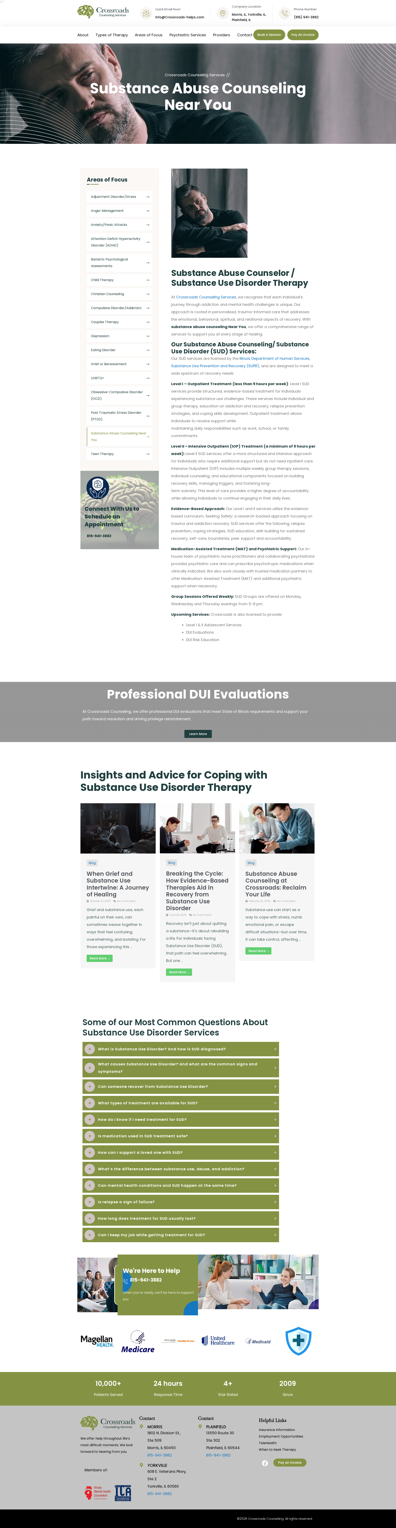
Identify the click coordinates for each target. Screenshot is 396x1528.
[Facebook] (265, 1463)
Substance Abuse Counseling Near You (118, 436)
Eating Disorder (103, 350)
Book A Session (269, 35)
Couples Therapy (105, 322)
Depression (100, 336)
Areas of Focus (149, 35)
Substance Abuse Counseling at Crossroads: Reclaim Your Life (275, 884)
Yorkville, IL (256, 14)
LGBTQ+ (97, 378)
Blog (92, 863)
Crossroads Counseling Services (206, 297)
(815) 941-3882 (306, 17)
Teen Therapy (102, 453)
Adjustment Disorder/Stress (113, 196)
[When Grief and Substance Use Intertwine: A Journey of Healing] (118, 828)
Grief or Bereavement (109, 364)
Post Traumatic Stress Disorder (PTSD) (116, 416)
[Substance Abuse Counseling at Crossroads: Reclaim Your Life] (277, 828)
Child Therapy (102, 280)
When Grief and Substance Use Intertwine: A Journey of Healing (118, 884)
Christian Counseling (107, 294)
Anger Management (107, 210)
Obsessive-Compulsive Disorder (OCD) (117, 395)
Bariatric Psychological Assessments (109, 262)
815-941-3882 (146, 1280)
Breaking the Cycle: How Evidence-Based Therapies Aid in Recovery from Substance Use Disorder (197, 891)
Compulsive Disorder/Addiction (116, 308)
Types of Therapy (111, 35)
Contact (244, 35)
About (82, 35)
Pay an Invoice (303, 35)
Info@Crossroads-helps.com (179, 17)
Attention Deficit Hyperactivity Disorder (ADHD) (115, 242)
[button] (84, 1341)
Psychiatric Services (188, 35)
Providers (221, 35)
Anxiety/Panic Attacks (109, 224)
